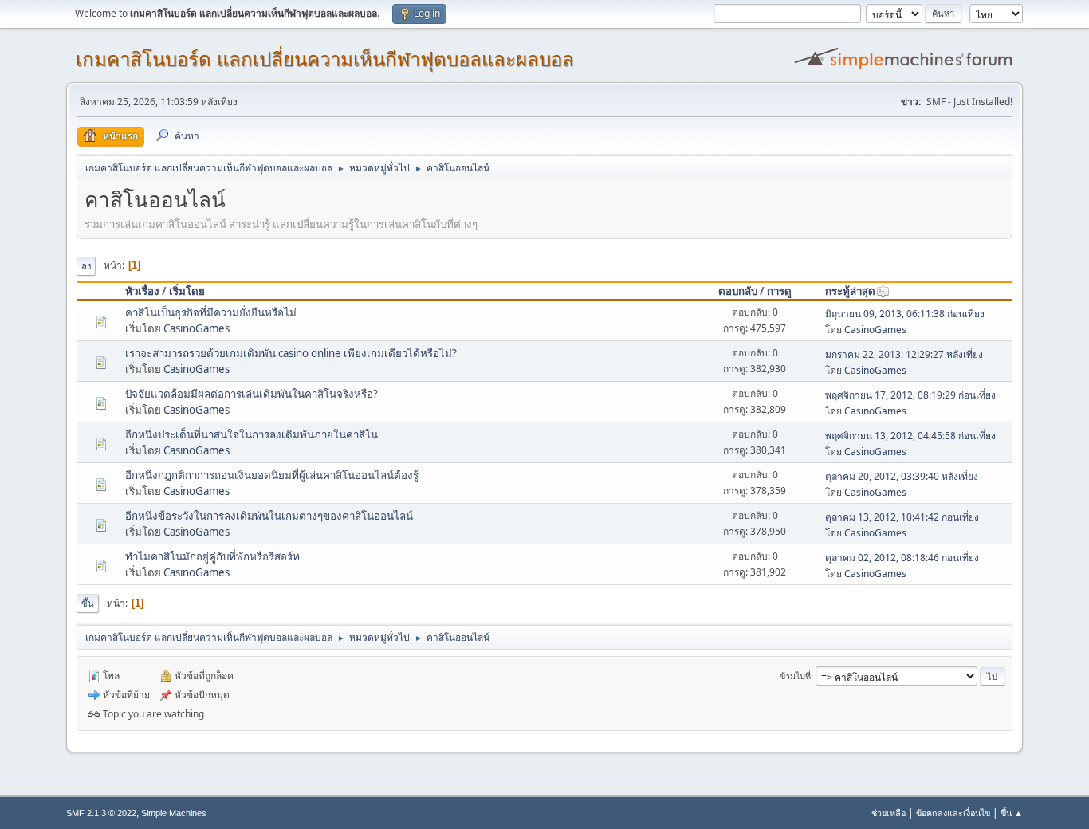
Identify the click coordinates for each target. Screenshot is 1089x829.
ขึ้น (87, 603)
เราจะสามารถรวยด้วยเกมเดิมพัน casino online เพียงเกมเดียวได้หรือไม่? (291, 353)
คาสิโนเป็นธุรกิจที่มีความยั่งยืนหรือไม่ (211, 312)
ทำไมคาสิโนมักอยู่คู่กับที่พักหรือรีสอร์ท (212, 556)
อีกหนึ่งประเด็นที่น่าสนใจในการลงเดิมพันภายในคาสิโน (251, 434)
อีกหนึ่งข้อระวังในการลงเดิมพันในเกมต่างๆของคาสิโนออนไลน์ (269, 516)
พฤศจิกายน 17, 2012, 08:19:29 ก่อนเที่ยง (910, 395)
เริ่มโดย (187, 291)
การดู (779, 291)
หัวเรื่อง (142, 291)
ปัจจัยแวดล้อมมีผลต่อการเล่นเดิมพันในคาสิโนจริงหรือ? (251, 394)
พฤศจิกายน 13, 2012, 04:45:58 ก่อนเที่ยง (910, 435)
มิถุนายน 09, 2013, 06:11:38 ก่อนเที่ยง (905, 313)
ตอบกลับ (737, 291)
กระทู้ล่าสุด (850, 291)
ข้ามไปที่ (795, 676)
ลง (86, 266)
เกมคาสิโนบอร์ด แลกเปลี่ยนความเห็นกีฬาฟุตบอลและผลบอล (325, 59)
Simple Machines (173, 813)
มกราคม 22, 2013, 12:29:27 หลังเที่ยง (904, 354)
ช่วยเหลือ (888, 813)
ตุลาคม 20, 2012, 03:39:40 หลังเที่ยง (901, 476)
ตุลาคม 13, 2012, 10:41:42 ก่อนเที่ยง (902, 517)
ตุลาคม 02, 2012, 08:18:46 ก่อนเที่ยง (902, 557)
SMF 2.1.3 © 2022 (101, 813)
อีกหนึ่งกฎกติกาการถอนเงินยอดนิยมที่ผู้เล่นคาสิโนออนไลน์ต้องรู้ (272, 475)
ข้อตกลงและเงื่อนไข (953, 813)
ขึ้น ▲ (1012, 813)
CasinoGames (196, 328)
